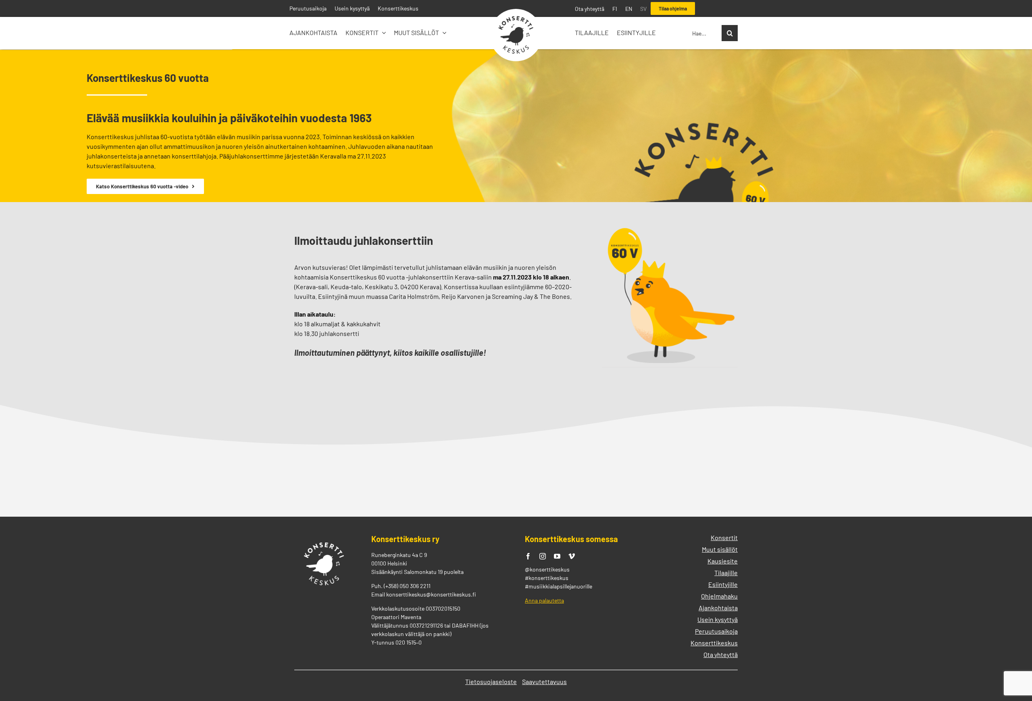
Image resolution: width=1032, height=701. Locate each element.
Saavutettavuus (544, 681)
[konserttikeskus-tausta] (516, 12)
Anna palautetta (544, 600)
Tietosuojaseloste (491, 681)
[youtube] (557, 556)
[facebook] (528, 556)
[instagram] (542, 556)
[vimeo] (571, 556)
